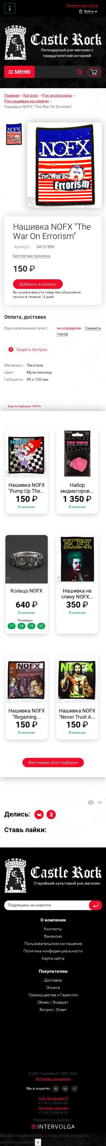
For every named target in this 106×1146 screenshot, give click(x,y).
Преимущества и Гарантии (53, 995)
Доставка (53, 980)
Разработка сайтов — (53, 1120)
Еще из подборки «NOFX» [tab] (25, 406)
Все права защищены (53, 1079)
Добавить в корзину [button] (38, 284)
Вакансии (53, 936)
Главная (12, 95)
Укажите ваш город (82, 5)
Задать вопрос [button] (31, 349)
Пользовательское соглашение (53, 943)
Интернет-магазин (53, 1108)
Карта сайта (53, 958)
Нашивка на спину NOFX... (77, 594)
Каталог (30, 95)
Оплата (53, 987)
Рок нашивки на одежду (26, 101)
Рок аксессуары (57, 95)
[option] (64, 165)
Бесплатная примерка (31, 256)
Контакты (9, 8)
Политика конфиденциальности (53, 951)
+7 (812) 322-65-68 (53, 1103)
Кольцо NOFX (26, 591)
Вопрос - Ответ (53, 1009)
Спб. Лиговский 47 (53, 1098)
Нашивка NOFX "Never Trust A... (77, 714)
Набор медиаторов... (77, 488)
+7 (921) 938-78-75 (53, 1113)
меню (23, 72)
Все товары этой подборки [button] (53, 762)
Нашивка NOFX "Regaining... (26, 714)
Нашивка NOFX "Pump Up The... (26, 488)
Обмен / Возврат (53, 1002)
